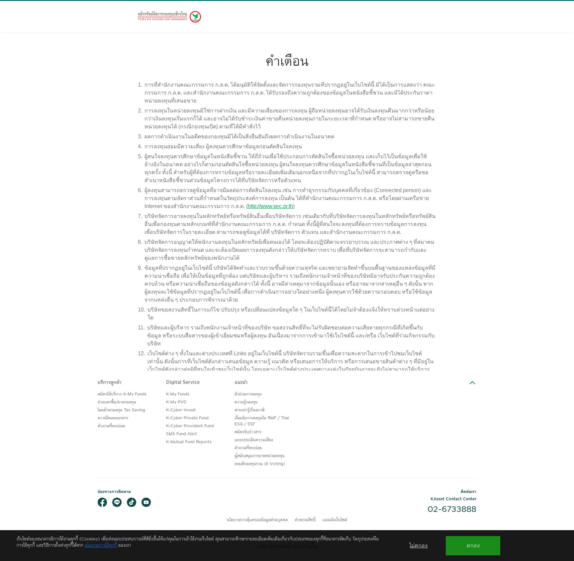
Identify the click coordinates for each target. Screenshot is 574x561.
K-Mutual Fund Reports (189, 442)
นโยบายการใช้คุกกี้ (101, 545)
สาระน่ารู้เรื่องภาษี (249, 410)
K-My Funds (177, 394)
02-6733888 (452, 509)
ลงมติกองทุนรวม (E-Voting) (260, 464)
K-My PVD (176, 402)
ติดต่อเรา (468, 492)
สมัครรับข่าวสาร (248, 432)
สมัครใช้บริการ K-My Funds (122, 394)
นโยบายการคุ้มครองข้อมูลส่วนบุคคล (257, 520)
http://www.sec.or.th (270, 206)
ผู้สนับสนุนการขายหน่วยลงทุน (260, 456)
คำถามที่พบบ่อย (111, 426)
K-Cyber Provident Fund (190, 426)
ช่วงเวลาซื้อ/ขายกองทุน (117, 402)
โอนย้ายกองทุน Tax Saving (121, 410)
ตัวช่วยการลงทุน (248, 394)
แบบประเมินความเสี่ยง (254, 440)
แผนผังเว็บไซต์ (335, 520)
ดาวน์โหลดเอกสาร (113, 418)
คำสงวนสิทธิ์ (305, 520)
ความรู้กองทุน (246, 402)
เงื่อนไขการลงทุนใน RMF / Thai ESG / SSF (262, 421)
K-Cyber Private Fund (187, 418)
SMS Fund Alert (181, 434)
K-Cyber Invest (181, 410)
